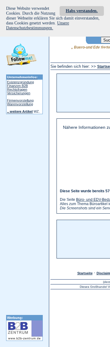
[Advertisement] (87, 93)
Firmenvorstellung (20, 100)
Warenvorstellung (20, 104)
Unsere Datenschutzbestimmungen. (37, 25)
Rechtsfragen (17, 89)
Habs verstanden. (82, 11)
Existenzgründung (20, 82)
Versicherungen (18, 93)
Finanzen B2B (17, 86)
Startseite (85, 273)
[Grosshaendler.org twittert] (21, 55)
